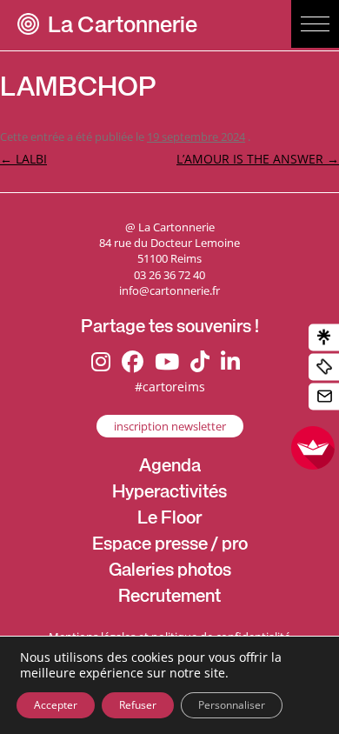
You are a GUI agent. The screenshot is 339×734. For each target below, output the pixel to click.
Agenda (170, 468)
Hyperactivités (169, 494)
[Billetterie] (324, 367)
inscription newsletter (170, 426)
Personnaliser (231, 704)
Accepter (55, 704)
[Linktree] (324, 337)
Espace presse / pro (170, 546)
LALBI (23, 158)
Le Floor (169, 520)
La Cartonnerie (122, 27)
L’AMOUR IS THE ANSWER (257, 158)
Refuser (137, 704)
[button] (315, 24)
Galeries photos (170, 572)
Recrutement (169, 598)
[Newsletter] (324, 397)
